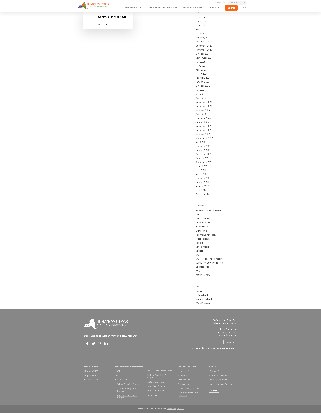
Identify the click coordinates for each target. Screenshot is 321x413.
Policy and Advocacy (206, 235)
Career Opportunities (218, 380)
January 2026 (202, 42)
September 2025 (204, 58)
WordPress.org (203, 303)
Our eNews (201, 231)
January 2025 (202, 82)
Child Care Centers (156, 386)
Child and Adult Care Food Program (157, 376)
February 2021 (203, 178)
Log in (199, 291)
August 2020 (202, 186)
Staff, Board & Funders (218, 375)
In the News (202, 227)
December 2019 (204, 194)
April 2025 (201, 70)
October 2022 (203, 134)
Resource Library (185, 380)
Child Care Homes (156, 390)
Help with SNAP (91, 371)
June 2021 (201, 170)
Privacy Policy (171, 408)
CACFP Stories (203, 219)
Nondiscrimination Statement (222, 384)
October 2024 (203, 86)
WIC (198, 271)
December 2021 (204, 154)
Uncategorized (203, 267)
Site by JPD (180, 408)
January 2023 (202, 122)
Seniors (199, 251)
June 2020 (201, 190)
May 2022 (200, 142)
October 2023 (203, 110)
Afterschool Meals (156, 382)
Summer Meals (91, 380)
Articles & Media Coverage (208, 211)
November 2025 (204, 50)
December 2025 (204, 46)
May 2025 (200, 66)
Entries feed (202, 295)
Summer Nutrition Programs (210, 263)
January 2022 (202, 150)
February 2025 (203, 78)
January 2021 (202, 182)
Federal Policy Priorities (189, 388)
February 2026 (203, 38)
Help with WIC (90, 375)
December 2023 (204, 102)
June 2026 (201, 22)
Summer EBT (152, 395)
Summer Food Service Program (160, 371)
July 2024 (201, 90)
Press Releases (203, 239)
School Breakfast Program (128, 384)
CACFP (199, 215)
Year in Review (203, 275)
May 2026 (200, 26)
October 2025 (203, 54)
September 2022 (204, 138)
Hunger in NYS (203, 223)
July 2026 (200, 18)
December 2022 (204, 126)
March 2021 (201, 174)
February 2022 (203, 146)
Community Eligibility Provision (126, 389)
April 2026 (201, 30)
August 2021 (202, 166)
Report (199, 243)
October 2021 (202, 158)
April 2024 (201, 98)
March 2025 (202, 74)
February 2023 (203, 118)
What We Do (214, 371)
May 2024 (200, 94)
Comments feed (204, 299)
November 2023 (204, 106)
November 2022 (204, 130)
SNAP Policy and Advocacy (209, 259)
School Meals (202, 247)
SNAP (198, 255)
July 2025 (200, 62)
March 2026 (202, 34)
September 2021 (204, 162)
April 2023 (201, 114)
